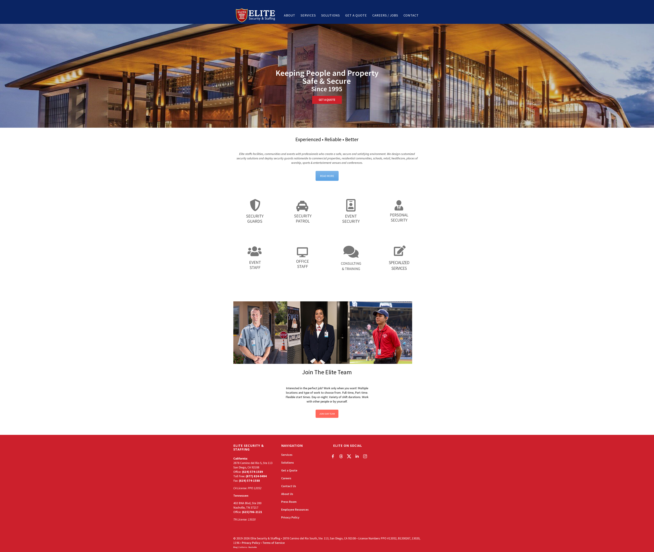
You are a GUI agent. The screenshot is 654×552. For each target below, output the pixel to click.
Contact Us (288, 486)
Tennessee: (241, 496)
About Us (287, 494)
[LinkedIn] (357, 456)
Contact (411, 15)
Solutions (330, 15)
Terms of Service (273, 543)
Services (308, 15)
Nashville (252, 547)
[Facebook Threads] (341, 456)
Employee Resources (295, 509)
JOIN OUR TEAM (327, 413)
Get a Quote (356, 15)
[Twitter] (349, 456)
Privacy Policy (290, 517)
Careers (286, 478)
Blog (235, 547)
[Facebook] (333, 456)
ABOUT (289, 15)
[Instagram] (365, 456)
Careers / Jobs (385, 15)
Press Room (289, 502)
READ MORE (327, 176)
